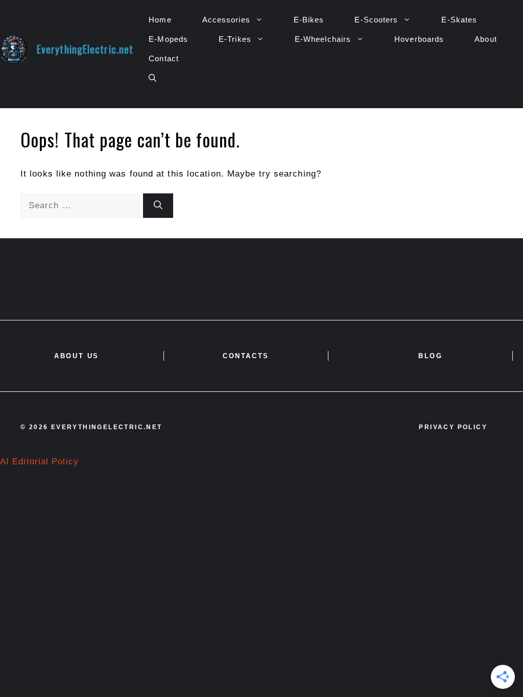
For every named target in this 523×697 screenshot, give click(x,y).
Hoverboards (419, 39)
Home (160, 19)
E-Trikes (235, 39)
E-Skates (459, 19)
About (485, 39)
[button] (152, 78)
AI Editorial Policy (39, 461)
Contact (164, 58)
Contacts (246, 356)
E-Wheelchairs (323, 39)
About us (76, 356)
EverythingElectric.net (85, 49)
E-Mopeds (168, 39)
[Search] (158, 205)
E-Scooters (376, 19)
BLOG (430, 356)
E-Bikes (309, 19)
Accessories (226, 19)
